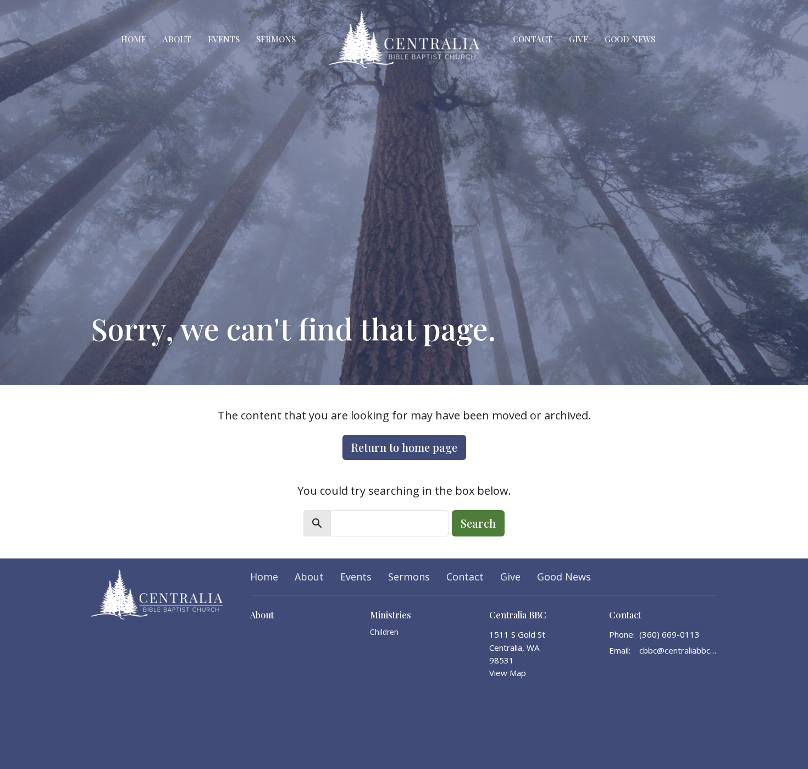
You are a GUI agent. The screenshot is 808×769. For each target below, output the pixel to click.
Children (384, 632)
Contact (532, 39)
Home (133, 39)
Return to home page (404, 447)
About (177, 39)
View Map (507, 672)
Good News (630, 39)
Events (224, 39)
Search (478, 523)
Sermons (276, 39)
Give (578, 39)
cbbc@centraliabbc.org (678, 650)
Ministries (390, 615)
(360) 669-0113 (669, 634)
